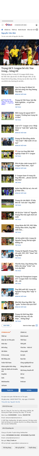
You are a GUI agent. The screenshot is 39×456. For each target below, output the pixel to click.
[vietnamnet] (9, 26)
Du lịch (22, 355)
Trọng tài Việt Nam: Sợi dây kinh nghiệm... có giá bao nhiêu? (25, 102)
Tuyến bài (10, 390)
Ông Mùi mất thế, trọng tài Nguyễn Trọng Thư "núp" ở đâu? (25, 291)
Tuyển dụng (32, 447)
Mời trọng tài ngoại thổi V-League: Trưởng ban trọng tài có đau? (26, 115)
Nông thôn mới (25, 366)
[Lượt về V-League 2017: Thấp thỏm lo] (7, 129)
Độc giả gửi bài (19, 447)
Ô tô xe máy (5, 355)
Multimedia (5, 381)
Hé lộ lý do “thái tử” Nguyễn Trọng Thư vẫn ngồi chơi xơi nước (26, 215)
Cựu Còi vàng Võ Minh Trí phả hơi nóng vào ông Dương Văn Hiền (26, 89)
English (4, 374)
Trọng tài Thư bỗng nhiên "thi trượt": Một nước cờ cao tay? (26, 141)
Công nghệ (24, 351)
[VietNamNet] (2, 30)
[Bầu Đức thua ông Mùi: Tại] (7, 305)
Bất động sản (5, 359)
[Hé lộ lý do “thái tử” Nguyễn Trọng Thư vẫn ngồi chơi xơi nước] (7, 215)
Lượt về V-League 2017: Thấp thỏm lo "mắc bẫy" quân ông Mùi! (26, 128)
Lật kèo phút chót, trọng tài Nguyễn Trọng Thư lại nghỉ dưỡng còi (25, 240)
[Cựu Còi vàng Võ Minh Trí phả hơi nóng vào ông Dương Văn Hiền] (7, 90)
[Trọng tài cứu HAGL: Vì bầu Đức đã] (7, 203)
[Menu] (2, 25)
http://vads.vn (11, 440)
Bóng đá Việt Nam (20, 94)
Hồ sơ (22, 374)
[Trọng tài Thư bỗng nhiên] (7, 141)
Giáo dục (4, 344)
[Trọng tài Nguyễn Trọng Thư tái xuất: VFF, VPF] (7, 254)
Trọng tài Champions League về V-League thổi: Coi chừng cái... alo (26, 279)
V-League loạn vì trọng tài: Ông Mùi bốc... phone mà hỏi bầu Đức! (26, 178)
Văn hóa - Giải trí (26, 347)
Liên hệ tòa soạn (7, 406)
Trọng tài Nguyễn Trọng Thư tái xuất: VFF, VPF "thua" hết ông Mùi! (26, 253)
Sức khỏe (4, 351)
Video (22, 378)
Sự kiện (29, 390)
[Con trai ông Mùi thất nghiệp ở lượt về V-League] (7, 154)
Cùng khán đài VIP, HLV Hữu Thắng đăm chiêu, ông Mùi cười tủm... (26, 227)
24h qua (4, 385)
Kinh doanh (22, 29)
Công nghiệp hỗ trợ (26, 362)
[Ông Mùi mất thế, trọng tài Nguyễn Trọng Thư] (7, 292)
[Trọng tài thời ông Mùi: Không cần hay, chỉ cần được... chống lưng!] (7, 317)
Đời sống (4, 347)
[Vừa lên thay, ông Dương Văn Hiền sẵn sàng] (7, 267)
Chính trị (7, 29)
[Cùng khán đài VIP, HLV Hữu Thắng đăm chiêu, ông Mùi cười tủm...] (7, 228)
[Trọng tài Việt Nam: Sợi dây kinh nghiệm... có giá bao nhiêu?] (7, 103)
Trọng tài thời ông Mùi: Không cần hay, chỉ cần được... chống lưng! (24, 316)
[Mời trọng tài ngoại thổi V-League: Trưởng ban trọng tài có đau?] (7, 116)
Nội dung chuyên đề (27, 370)
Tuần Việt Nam (6, 362)
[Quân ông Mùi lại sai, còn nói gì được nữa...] (7, 191)
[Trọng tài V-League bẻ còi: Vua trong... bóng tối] (19, 52)
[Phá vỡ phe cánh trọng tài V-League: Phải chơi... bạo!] (7, 166)
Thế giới (23, 344)
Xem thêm (6, 325)
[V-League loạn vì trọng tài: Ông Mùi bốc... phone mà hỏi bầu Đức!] (7, 178)
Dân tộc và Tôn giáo (8, 340)
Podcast (23, 381)
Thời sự (14, 29)
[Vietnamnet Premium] (6, 333)
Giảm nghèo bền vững (8, 366)
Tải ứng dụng (7, 447)
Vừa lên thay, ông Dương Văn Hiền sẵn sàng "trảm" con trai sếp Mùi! (26, 266)
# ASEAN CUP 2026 (20, 25)
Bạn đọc (23, 359)
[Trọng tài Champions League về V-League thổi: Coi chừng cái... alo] (7, 280)
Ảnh (2, 378)
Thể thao (18, 107)
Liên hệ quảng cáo (8, 428)
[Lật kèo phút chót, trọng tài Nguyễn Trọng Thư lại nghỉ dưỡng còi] (7, 241)
